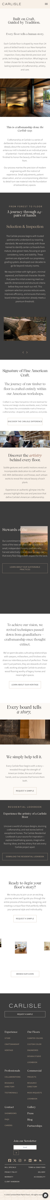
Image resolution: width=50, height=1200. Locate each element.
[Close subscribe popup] (44, 537)
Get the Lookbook (25, 653)
